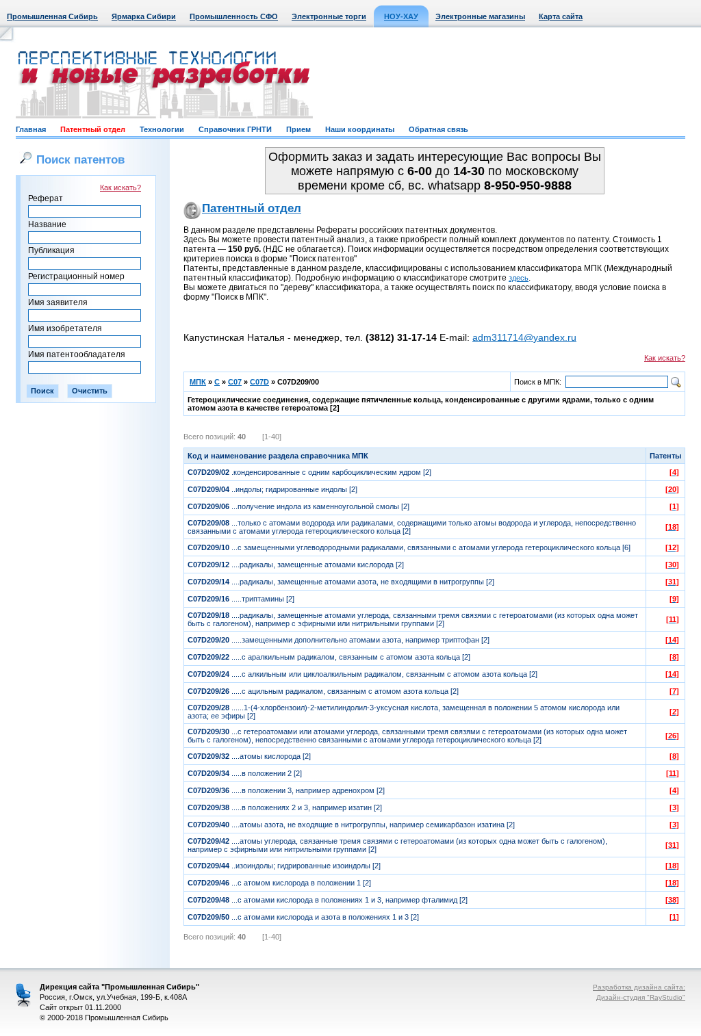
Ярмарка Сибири (144, 16)
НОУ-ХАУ (401, 16)
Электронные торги (329, 16)
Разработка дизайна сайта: (639, 987)
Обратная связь (438, 129)
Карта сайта (561, 16)
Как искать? (120, 187)
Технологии (162, 129)
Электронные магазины (480, 16)
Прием (298, 129)
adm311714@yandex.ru (524, 337)
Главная (31, 129)
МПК (198, 382)
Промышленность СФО (234, 16)
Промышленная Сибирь (52, 16)
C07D (259, 382)
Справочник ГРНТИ (235, 129)
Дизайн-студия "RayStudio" (640, 997)
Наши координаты (359, 129)
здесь (518, 278)
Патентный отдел (92, 129)
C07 (235, 382)
